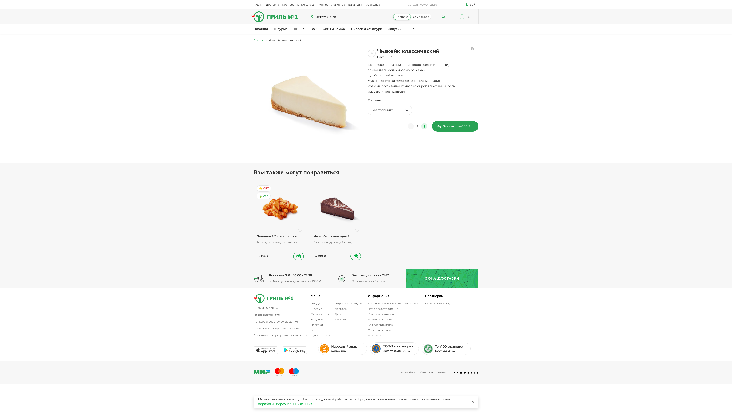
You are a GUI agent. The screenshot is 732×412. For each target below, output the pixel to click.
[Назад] (372, 53)
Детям (339, 314)
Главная (259, 40)
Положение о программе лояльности (280, 335)
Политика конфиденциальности (276, 328)
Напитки (317, 325)
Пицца (299, 29)
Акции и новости (380, 319)
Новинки (261, 29)
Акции (258, 4)
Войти (474, 4)
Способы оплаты (379, 330)
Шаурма (281, 29)
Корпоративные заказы (298, 4)
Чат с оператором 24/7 (384, 309)
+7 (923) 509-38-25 (266, 308)
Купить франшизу (437, 303)
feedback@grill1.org (267, 314)
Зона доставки (442, 278)
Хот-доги (317, 319)
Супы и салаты (321, 335)
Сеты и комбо (334, 29)
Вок (314, 29)
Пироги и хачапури (366, 29)
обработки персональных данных (285, 404)
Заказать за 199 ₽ (456, 126)
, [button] (389, 65)
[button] (465, 16)
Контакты (411, 303)
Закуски (394, 29)
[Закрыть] (473, 401)
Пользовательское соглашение (276, 321)
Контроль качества (331, 4)
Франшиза (372, 4)
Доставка (272, 4)
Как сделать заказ (380, 325)
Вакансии (355, 4)
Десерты (341, 309)
